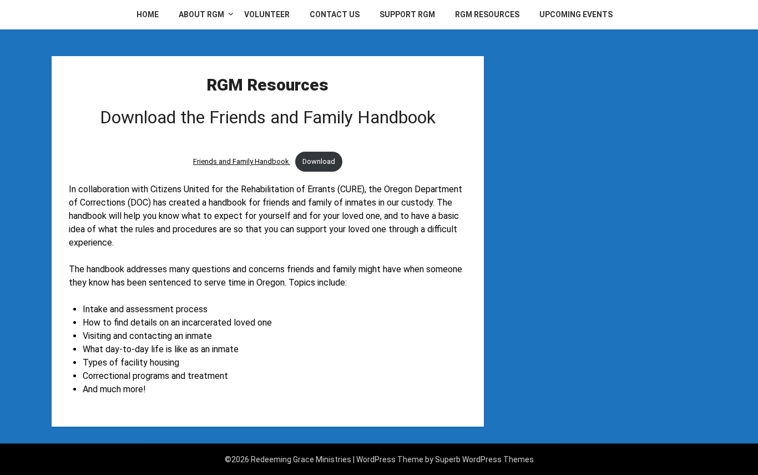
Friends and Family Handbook (241, 161)
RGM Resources (487, 14)
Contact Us (335, 14)
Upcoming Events (576, 14)
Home (148, 14)
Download (318, 161)
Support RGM (407, 14)
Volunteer (267, 14)
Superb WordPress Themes (484, 459)
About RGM (201, 14)
